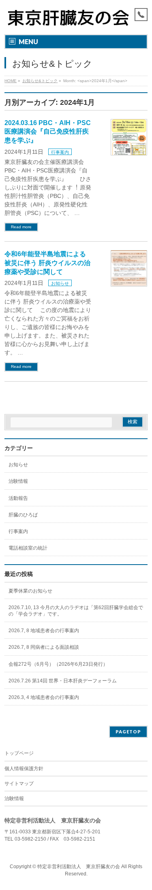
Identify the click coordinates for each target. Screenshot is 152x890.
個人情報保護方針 (23, 768)
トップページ (19, 753)
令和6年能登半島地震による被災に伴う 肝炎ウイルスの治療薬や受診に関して (47, 263)
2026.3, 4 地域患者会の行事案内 (44, 697)
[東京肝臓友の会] (70, 21)
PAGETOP (128, 731)
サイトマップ (19, 783)
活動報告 (18, 498)
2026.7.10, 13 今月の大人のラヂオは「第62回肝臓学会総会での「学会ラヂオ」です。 (76, 611)
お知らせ (60, 283)
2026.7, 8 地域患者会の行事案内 (44, 630)
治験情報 (18, 481)
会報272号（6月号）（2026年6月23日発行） (58, 664)
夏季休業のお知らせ (30, 591)
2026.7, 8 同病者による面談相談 (44, 647)
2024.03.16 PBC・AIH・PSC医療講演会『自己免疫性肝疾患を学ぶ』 (47, 131)
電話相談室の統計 (28, 548)
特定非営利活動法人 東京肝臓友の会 (78, 866)
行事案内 (60, 152)
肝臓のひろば (23, 515)
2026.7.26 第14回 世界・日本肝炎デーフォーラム (63, 681)
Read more (21, 227)
